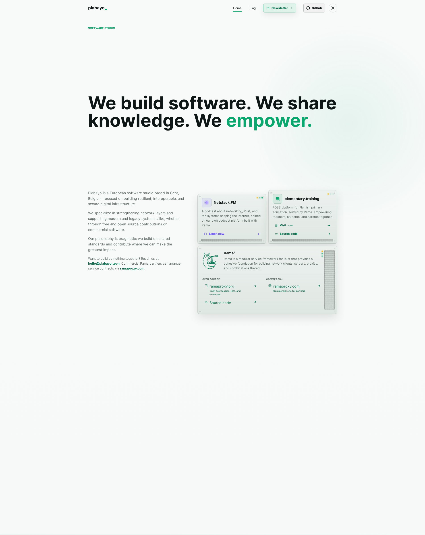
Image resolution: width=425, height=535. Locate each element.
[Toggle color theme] (333, 8)
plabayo (97, 8)
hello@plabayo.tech (104, 263)
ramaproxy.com (132, 268)
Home (237, 8)
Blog (252, 8)
